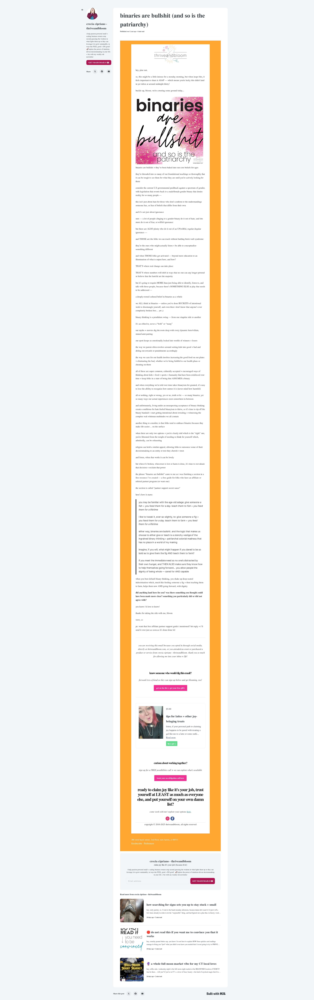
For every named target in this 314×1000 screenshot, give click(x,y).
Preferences (149, 843)
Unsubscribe (136, 843)
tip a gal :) (172, 743)
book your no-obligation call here (170, 778)
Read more (171, 737)
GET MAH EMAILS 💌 (98, 62)
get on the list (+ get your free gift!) (170, 688)
